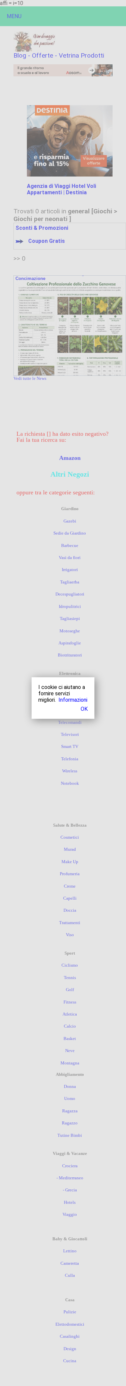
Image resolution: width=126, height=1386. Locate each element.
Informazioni (72, 700)
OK (84, 709)
